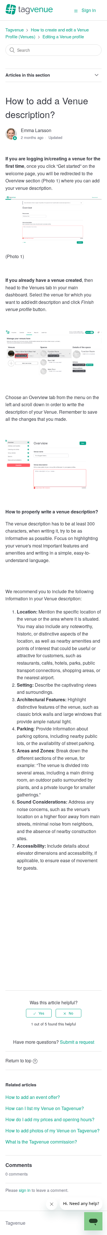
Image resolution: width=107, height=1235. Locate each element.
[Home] (29, 12)
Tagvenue (15, 30)
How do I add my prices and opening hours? (49, 1119)
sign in (25, 1190)
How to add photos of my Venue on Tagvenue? (52, 1130)
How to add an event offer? (32, 1097)
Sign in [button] (89, 10)
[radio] (39, 1013)
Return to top (18, 1060)
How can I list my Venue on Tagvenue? (44, 1108)
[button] (76, 11)
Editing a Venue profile (63, 36)
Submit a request (77, 1042)
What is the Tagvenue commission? (41, 1141)
